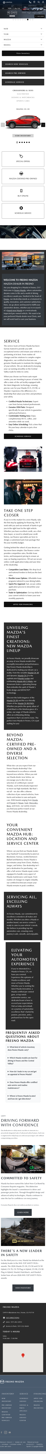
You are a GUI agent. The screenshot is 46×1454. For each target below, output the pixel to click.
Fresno (6, 299)
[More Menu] (3, 8)
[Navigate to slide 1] (13, 19)
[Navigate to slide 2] (15, 19)
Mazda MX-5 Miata (25, 681)
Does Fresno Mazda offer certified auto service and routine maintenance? (22, 1085)
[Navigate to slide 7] (28, 19)
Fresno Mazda (20, 290)
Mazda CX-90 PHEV (26, 703)
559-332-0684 (23, 1326)
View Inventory (23, 1288)
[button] (23, 1355)
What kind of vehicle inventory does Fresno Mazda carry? (21, 1048)
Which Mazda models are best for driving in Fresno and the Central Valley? (22, 1061)
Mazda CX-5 (23, 675)
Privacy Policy (6, 1442)
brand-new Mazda (14, 310)
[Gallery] (23, 231)
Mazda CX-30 (33, 673)
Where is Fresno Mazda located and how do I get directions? (21, 1097)
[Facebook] (1, 1433)
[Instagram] (5, 1433)
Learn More (23, 1212)
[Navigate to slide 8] (30, 19)
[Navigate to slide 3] (18, 19)
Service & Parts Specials (24, 1408)
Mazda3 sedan (24, 678)
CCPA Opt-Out (5, 1446)
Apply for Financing (23, 604)
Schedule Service (23, 436)
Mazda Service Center (23, 1417)
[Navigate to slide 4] (20, 19)
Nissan (20, 803)
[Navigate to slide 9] (32, 19)
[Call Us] (30, 2)
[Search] (39, 2)
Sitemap (5, 1444)
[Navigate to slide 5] (22, 19)
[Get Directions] (34, 2)
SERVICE (24, 1394)
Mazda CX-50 (12, 700)
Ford (26, 803)
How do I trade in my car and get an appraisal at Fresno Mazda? (22, 1072)
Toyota (13, 803)
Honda (35, 800)
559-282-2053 (16, 1322)
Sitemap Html (15, 1444)
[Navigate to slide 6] (25, 19)
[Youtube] (9, 1433)
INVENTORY (8, 1394)
